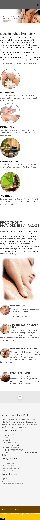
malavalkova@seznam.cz (14, 484)
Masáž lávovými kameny (9, 161)
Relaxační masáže (7, 92)
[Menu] (37, 6)
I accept (2, 519)
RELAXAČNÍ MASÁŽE (8, 463)
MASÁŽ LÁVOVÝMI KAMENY (11, 468)
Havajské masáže (6, 196)
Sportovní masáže (7, 127)
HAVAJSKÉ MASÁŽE (8, 470)
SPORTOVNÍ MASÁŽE (8, 465)
